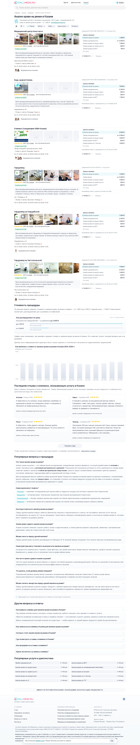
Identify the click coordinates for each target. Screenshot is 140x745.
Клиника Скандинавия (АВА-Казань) (30, 129)
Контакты (17, 722)
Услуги (86, 2)
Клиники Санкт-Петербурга (115, 721)
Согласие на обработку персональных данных (73, 716)
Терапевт (20, 491)
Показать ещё (70, 446)
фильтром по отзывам (88, 451)
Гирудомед (19, 168)
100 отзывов (30, 94)
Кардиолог (21, 495)
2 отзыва (29, 46)
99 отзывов (30, 182)
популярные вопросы (58, 22)
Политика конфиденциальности (68, 713)
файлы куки (40, 740)
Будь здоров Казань (23, 80)
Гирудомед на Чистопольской (28, 260)
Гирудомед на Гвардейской (26, 212)
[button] (70, 324)
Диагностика (76, 2)
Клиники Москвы (99, 721)
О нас (16, 710)
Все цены (86, 51)
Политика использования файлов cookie (71, 719)
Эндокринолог (22, 498)
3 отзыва (29, 275)
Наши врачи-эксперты (22, 713)
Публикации (18, 716)
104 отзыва (30, 143)
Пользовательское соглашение (68, 710)
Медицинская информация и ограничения (71, 722)
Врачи (66, 2)
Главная (17, 13)
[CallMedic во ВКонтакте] (124, 699)
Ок (112, 741)
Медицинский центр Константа (28, 31)
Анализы (30, 13)
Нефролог (20, 502)
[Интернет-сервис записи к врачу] (25, 2)
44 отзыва (29, 226)
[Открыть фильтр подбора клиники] (16, 26)
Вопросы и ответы (20, 719)
